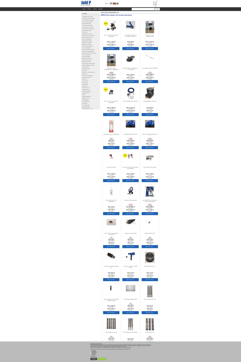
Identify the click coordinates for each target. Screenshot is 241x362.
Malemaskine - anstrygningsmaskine (88, 72)
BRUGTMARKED (85, 84)
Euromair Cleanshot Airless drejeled (149, 167)
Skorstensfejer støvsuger (86, 61)
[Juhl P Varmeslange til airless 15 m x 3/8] (130, 93)
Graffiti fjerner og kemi (86, 98)
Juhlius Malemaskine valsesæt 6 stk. (150, 101)
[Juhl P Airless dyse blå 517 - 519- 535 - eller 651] (130, 256)
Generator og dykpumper (86, 54)
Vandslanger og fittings (86, 106)
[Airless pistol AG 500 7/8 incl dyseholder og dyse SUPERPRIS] (130, 156)
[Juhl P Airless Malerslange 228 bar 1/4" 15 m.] (150, 124)
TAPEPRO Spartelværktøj (86, 91)
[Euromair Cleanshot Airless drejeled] (150, 157)
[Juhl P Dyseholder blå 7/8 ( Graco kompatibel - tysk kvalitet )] (130, 25)
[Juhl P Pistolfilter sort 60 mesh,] (111, 323)
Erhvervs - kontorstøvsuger (86, 39)
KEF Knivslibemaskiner (86, 68)
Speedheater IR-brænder (86, 77)
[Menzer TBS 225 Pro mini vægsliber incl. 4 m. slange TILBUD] (130, 58)
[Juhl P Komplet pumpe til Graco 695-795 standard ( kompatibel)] (111, 288)
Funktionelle (94, 353)
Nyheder (89, 8)
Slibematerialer (84, 86)
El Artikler (83, 94)
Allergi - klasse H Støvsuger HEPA (88, 51)
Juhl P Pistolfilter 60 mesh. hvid (150, 299)
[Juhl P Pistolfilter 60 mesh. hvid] (150, 291)
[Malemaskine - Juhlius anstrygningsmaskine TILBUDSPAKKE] (111, 60)
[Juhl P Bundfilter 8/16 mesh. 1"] (150, 257)
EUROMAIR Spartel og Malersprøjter (88, 18)
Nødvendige (94, 350)
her (108, 347)
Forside (84, 8)
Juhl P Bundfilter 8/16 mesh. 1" (150, 266)
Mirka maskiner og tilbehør (86, 44)
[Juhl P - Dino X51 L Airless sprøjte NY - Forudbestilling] (111, 91)
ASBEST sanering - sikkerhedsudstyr (88, 63)
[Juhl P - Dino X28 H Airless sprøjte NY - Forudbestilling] (111, 25)
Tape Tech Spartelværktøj (86, 47)
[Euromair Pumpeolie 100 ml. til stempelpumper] (111, 190)
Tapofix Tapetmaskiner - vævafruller (88, 49)
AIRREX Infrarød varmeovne (87, 37)
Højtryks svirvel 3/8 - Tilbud (150, 233)
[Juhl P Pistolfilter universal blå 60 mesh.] (130, 324)
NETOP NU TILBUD (85, 87)
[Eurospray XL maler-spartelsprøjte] (130, 190)
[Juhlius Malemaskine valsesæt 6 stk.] (150, 92)
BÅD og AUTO (84, 79)
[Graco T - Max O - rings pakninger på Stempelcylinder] (111, 222)
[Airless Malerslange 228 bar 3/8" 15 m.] (130, 124)
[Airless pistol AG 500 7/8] (111, 156)
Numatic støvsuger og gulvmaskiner (88, 28)
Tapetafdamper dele (85, 89)
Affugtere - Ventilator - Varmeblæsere (88, 35)
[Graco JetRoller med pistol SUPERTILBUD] (150, 57)
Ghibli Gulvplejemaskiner (86, 96)
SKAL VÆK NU (84, 32)
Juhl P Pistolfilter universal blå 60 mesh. (130, 332)
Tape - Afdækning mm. (86, 105)
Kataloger (100, 8)
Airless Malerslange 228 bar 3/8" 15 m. (131, 134)
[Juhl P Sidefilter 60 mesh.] (150, 324)
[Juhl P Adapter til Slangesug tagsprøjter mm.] (111, 255)
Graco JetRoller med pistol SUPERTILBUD (150, 68)
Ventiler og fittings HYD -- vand (87, 108)
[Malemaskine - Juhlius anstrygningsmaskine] (150, 27)
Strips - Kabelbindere (85, 101)
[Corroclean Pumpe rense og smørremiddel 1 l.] (111, 126)
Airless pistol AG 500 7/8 (111, 167)
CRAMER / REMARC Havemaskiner (88, 65)
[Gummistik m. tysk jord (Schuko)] (130, 221)
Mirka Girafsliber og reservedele (87, 27)
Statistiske (93, 354)
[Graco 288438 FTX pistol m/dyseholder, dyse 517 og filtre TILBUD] (150, 191)
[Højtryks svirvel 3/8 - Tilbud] (150, 222)
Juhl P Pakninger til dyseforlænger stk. (130, 299)
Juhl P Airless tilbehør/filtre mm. (87, 25)
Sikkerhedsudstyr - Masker (86, 30)
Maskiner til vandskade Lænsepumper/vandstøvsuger (87, 57)
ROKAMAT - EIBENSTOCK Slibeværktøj (89, 53)
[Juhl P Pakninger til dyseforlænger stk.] (130, 288)
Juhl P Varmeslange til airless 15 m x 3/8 (130, 101)
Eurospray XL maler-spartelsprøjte (130, 200)
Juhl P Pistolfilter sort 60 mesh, (111, 332)
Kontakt (94, 8)
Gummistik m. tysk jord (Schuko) (131, 233)
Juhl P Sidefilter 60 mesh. (150, 332)
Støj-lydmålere (84, 103)
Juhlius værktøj (84, 82)
